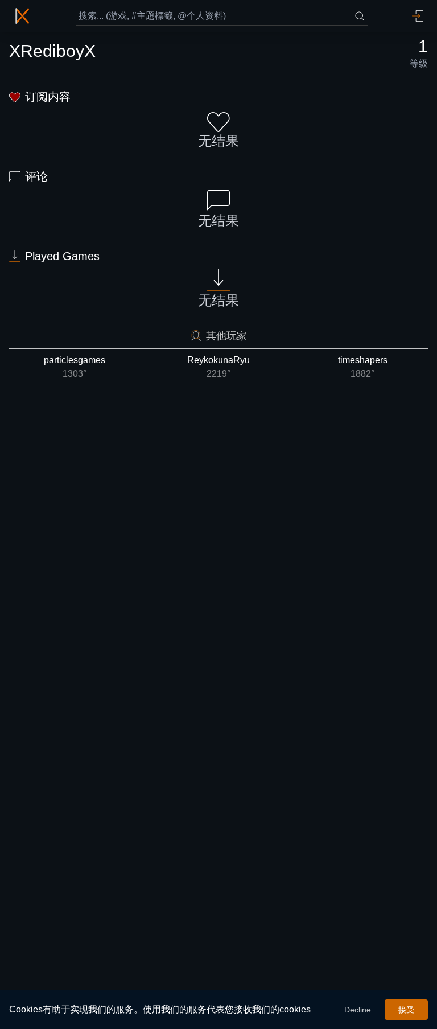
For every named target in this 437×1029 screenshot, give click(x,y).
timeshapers (362, 366)
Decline (357, 1009)
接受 (406, 1009)
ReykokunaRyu (218, 366)
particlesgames (74, 366)
